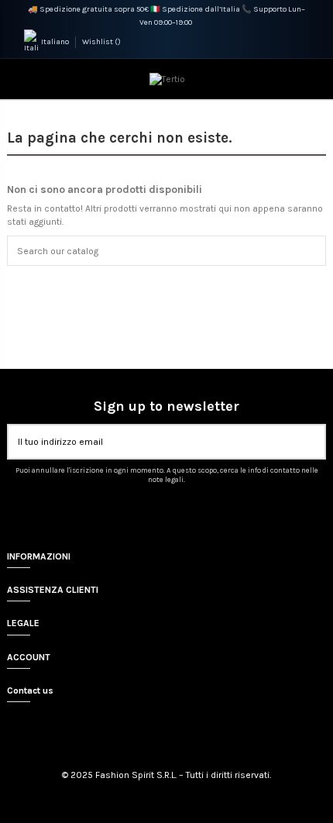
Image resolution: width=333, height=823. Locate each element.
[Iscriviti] (315, 441)
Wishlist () (101, 41)
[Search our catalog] (316, 251)
